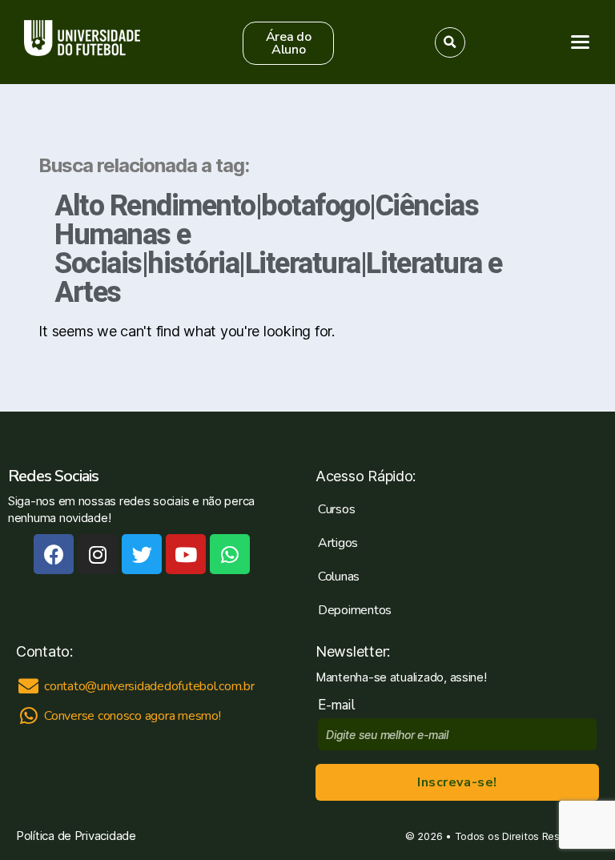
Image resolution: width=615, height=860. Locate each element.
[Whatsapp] (230, 554)
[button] (288, 43)
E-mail (340, 705)
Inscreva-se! (456, 782)
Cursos (336, 509)
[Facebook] (54, 554)
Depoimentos (355, 610)
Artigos (338, 543)
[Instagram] (98, 554)
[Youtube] (186, 554)
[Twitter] (142, 554)
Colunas (339, 576)
